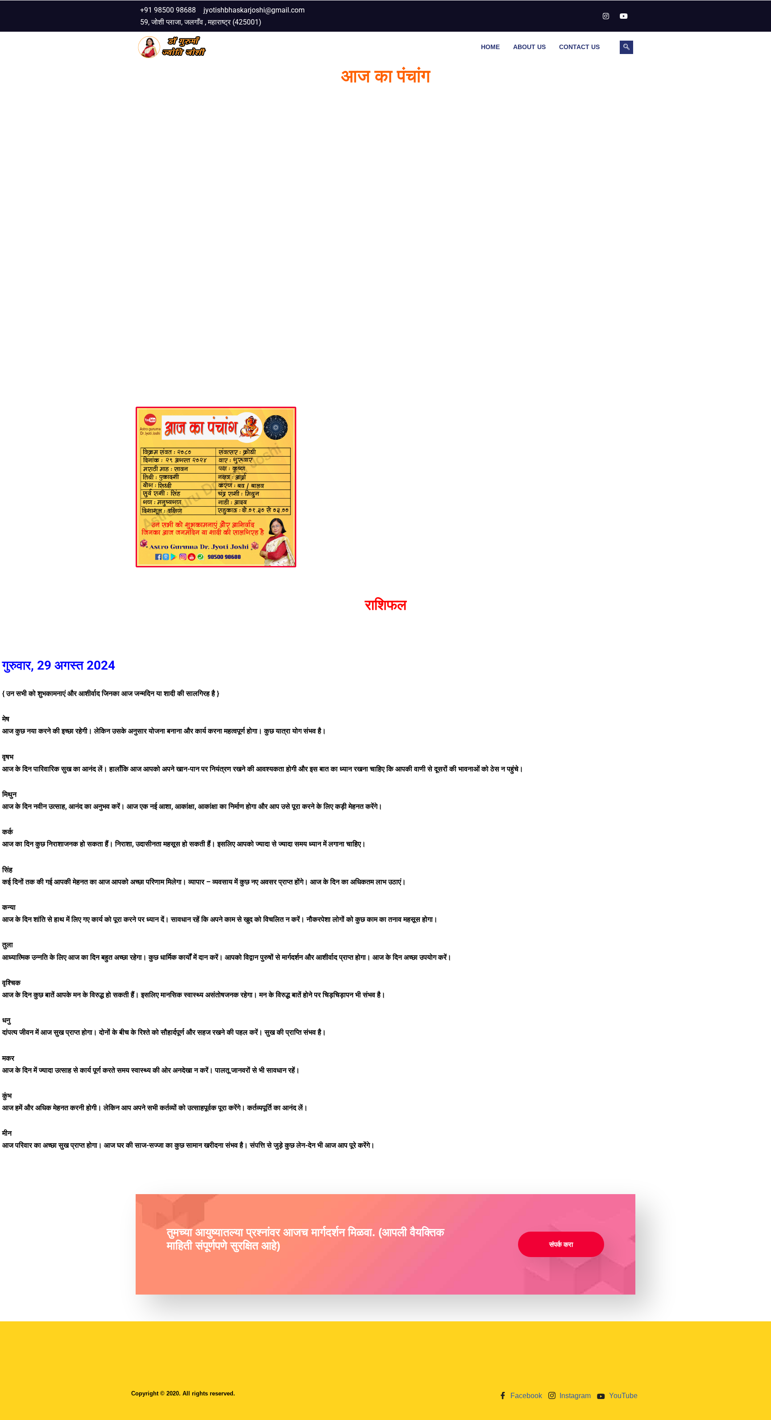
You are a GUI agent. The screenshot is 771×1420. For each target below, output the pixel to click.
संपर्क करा (561, 1244)
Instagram (574, 1395)
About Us (529, 46)
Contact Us (579, 46)
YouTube (622, 1395)
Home (490, 46)
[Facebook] (588, 16)
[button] (626, 47)
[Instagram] (606, 16)
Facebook (525, 1395)
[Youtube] (623, 16)
